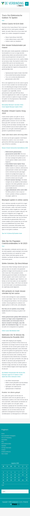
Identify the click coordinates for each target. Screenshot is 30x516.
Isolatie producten (6, 451)
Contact (3, 449)
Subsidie (3, 445)
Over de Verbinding (6, 437)
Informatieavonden (6, 443)
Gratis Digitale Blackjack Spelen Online (12, 107)
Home (2, 433)
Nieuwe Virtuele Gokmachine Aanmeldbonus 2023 (15, 148)
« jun (2, 485)
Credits (20, 502)
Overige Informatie (6, 447)
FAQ (2, 441)
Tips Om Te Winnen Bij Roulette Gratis (12, 233)
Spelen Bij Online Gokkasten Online (11, 376)
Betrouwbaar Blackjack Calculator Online (12, 104)
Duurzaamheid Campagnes (8, 435)
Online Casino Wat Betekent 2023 (10, 330)
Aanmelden (4, 439)
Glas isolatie (4, 453)
